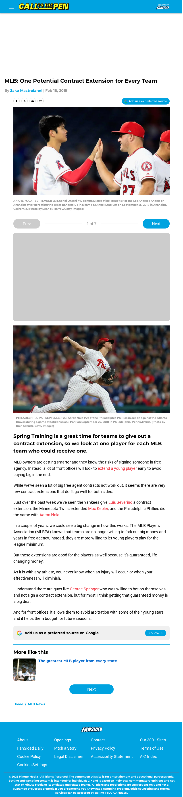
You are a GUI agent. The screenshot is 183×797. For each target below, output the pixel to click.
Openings (62, 740)
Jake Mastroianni (26, 90)
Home (18, 704)
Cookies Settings (32, 764)
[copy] (40, 101)
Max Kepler (98, 508)
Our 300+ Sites (153, 740)
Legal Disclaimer (69, 756)
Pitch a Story (65, 748)
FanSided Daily (30, 748)
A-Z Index (148, 756)
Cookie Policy (29, 756)
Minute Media (28, 776)
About (22, 740)
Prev (27, 223)
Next (156, 223)
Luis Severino (120, 502)
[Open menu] (11, 6)
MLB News (36, 704)
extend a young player (117, 468)
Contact (98, 740)
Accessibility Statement (112, 756)
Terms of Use (152, 748)
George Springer (84, 589)
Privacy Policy (103, 748)
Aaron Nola (49, 514)
